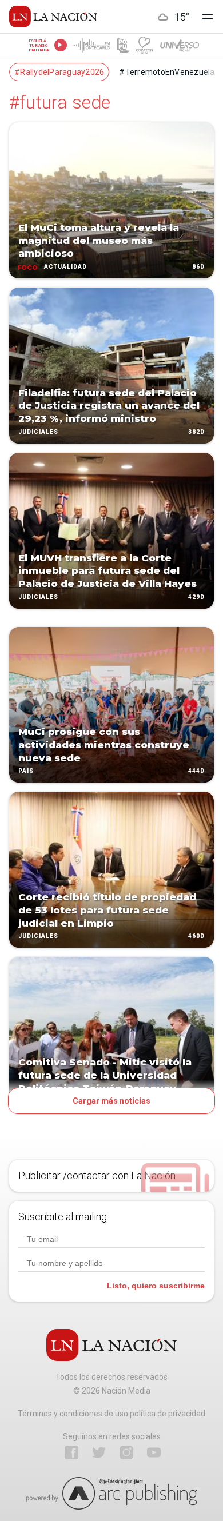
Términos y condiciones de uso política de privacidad (111, 1413)
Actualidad (65, 267)
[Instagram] (126, 1452)
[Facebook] (71, 1452)
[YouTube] (154, 1452)
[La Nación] (53, 16)
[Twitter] (99, 1452)
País (26, 771)
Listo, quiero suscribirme (156, 1285)
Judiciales (38, 432)
